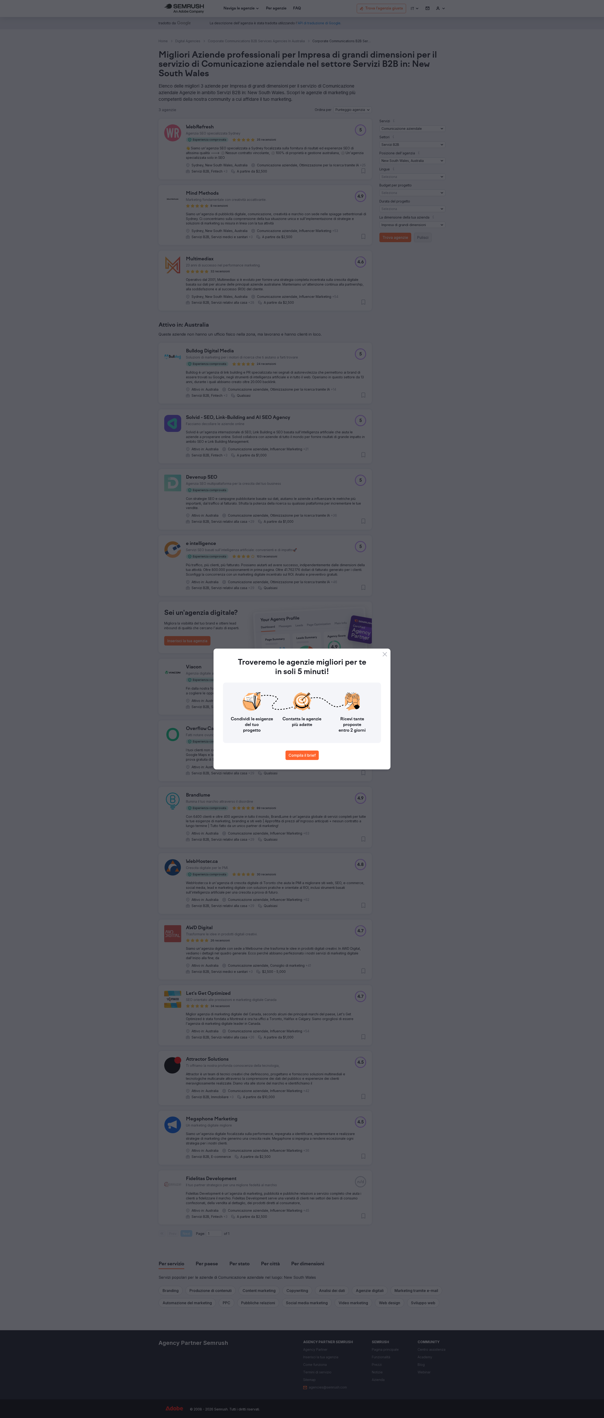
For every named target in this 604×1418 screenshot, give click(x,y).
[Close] (384, 654)
